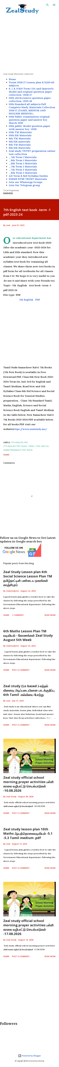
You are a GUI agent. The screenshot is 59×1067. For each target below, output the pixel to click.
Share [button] (6, 454)
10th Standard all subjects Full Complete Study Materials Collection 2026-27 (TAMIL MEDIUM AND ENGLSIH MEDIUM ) (32, 109)
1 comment (18, 615)
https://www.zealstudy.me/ (30, 429)
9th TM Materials (20, 138)
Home (12, 79)
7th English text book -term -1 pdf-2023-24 (25, 446)
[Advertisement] (29, 43)
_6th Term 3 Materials (23, 172)
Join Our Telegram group (24, 185)
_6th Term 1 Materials (23, 160)
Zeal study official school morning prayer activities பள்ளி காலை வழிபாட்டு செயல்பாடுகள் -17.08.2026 (28, 927)
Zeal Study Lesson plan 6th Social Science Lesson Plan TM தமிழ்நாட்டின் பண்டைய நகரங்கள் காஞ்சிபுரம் (27, 578)
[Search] (47, 5)
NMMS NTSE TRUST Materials (28, 179)
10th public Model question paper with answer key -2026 (29, 127)
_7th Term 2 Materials (23, 166)
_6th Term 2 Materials (23, 163)
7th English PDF (29, 299)
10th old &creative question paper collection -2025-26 (30, 99)
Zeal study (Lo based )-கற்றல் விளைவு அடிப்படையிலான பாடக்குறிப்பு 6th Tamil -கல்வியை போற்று (28, 690)
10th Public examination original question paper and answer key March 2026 (29, 119)
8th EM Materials (19, 147)
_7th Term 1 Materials (22, 157)
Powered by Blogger (31, 1055)
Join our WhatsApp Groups (25, 182)
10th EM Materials (20, 135)
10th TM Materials (20, 132)
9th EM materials (19, 141)
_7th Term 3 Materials (23, 169)
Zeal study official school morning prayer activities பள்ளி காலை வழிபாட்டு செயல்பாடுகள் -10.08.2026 (28, 784)
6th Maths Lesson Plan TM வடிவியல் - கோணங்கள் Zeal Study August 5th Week (28, 635)
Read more (50, 615)
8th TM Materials (20, 144)
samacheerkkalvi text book (18, 450)
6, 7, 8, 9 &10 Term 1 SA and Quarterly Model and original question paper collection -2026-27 (31, 91)
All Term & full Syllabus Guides (28, 175)
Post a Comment (21, 670)
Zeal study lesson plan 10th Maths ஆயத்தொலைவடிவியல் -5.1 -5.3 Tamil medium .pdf (28, 833)
